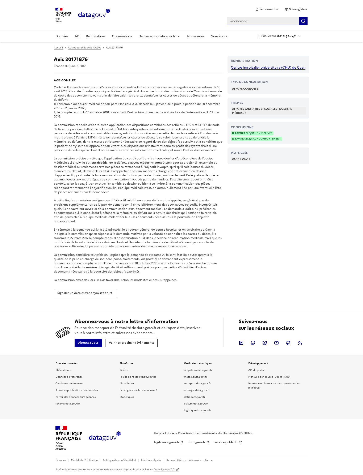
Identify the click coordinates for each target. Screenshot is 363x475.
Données (61, 36)
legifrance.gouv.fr (166, 442)
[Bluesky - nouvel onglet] (264, 343)
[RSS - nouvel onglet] (300, 343)
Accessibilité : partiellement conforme (189, 460)
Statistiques (127, 397)
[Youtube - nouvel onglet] (276, 343)
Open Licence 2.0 (164, 469)
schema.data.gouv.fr (67, 404)
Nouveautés (195, 36)
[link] (267, 9)
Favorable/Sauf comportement (258, 139)
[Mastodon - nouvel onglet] (253, 343)
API (77, 36)
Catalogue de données (69, 383)
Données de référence (69, 377)
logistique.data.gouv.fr (197, 410)
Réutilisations (95, 36)
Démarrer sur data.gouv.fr (157, 36)
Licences (60, 460)
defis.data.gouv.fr (194, 397)
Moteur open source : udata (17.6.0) (269, 377)
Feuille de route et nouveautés (138, 377)
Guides (124, 370)
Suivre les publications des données (76, 390)
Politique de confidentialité (119, 460)
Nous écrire (219, 36)
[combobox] (267, 21)
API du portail (256, 370)
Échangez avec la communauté (138, 390)
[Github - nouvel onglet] (288, 343)
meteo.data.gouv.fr (195, 377)
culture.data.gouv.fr (196, 404)
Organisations (122, 36)
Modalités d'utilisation (84, 460)
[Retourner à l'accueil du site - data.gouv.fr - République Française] (105, 438)
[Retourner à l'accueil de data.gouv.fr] (94, 14)
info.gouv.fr (197, 442)
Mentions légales (151, 460)
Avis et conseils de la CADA (84, 48)
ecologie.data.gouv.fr (197, 390)
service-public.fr (226, 442)
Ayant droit (241, 159)
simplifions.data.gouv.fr (198, 370)
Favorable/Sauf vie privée (253, 133)
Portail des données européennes (75, 397)
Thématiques (63, 370)
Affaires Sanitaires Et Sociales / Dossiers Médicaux (262, 111)
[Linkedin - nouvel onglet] (241, 343)
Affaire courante (245, 89)
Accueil (58, 48)
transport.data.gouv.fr (197, 383)
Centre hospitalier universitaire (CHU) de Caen (268, 67)
